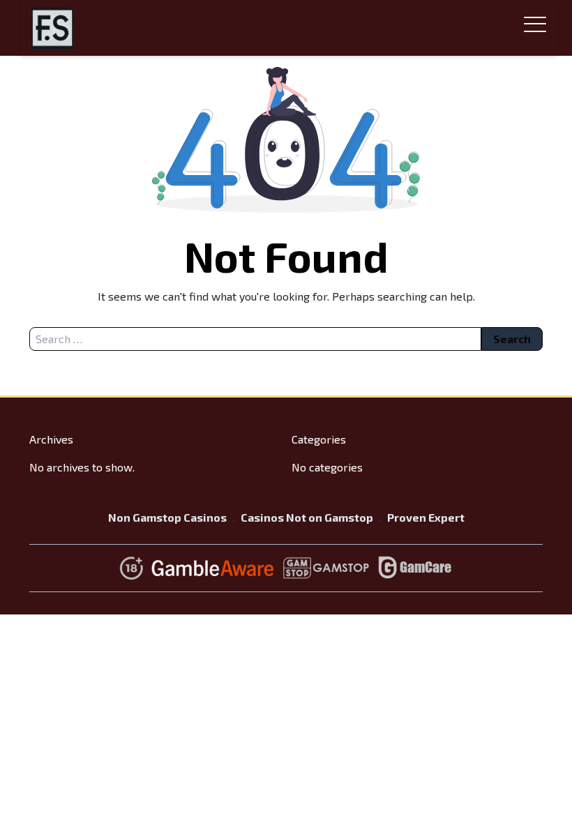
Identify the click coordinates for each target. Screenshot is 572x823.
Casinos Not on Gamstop (307, 517)
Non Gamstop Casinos (167, 517)
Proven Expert (426, 517)
